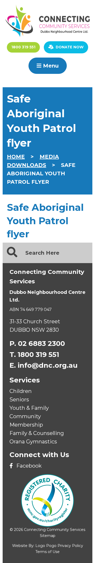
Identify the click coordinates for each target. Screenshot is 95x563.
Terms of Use (47, 551)
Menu (50, 66)
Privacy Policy (70, 545)
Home (16, 156)
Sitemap (47, 535)
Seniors (19, 399)
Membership (26, 425)
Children (21, 391)
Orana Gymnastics (33, 441)
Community (25, 416)
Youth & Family (29, 408)
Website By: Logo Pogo (34, 545)
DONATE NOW (70, 47)
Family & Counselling (37, 433)
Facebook (28, 466)
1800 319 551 (23, 47)
